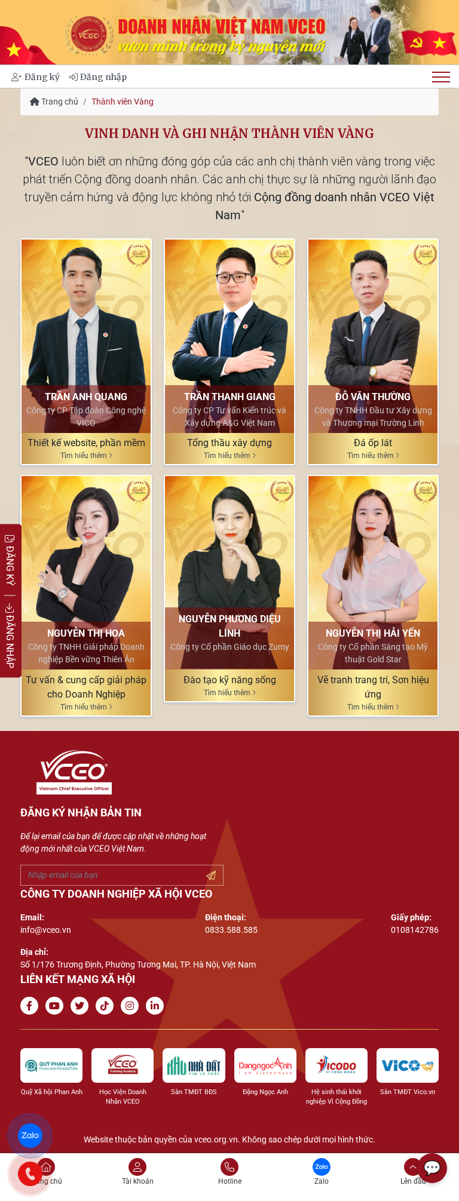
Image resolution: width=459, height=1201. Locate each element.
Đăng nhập (103, 77)
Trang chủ (58, 101)
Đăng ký (42, 77)
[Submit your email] (211, 876)
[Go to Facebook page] (31, 1006)
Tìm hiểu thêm (84, 455)
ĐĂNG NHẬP (10, 640)
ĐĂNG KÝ (10, 564)
